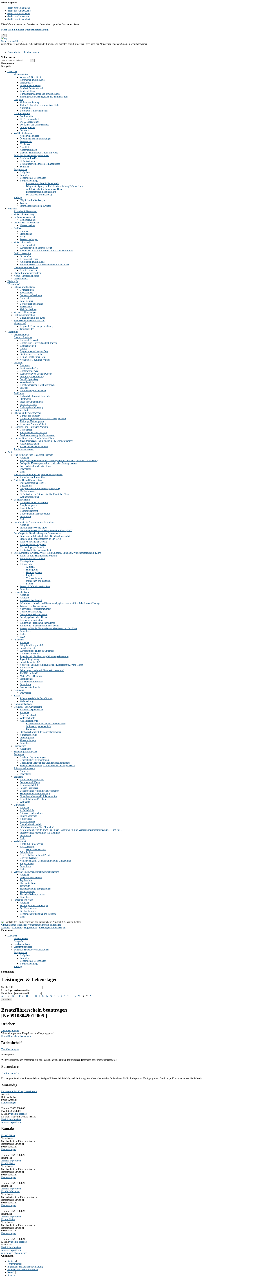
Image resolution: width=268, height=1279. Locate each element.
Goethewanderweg (29, 371)
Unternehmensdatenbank (26, 267)
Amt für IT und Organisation (28, 480)
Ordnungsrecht (27, 737)
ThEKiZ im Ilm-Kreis (30, 673)
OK (3, 35)
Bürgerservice (20, 169)
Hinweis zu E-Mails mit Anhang (23, 1269)
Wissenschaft (20, 323)
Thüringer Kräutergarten (32, 421)
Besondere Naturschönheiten (34, 110)
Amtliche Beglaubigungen (33, 757)
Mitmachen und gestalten (38, 580)
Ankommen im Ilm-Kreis (32, 261)
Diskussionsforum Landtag (39, 194)
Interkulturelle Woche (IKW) (34, 527)
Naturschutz (26, 818)
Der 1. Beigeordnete (30, 119)
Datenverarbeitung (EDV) (32, 483)
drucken (23, 1253)
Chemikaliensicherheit (31, 824)
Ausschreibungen (28, 149)
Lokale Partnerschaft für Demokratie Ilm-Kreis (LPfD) (46, 530)
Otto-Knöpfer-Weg (29, 379)
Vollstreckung (26, 701)
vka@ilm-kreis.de (18, 1113)
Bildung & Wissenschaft (13, 282)
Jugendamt (19, 639)
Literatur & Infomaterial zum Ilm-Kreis (39, 152)
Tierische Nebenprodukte (32, 894)
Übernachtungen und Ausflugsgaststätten (34, 438)
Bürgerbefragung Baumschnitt (41, 191)
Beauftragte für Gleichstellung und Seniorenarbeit (38, 533)
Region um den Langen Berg (34, 351)
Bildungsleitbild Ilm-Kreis (32, 317)
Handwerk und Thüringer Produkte (31, 427)
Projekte (30, 575)
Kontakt (11, 1272)
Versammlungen (28, 740)
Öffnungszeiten (27, 127)
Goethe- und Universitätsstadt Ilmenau (38, 343)
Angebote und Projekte (31, 681)
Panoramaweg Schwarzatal (33, 390)
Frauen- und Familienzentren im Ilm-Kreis (40, 539)
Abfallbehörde (27, 810)
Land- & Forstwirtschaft (31, 88)
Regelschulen (26, 292)
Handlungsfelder (34, 572)
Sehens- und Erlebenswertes (27, 413)
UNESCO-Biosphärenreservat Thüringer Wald (43, 418)
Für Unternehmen (28, 908)
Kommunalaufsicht (23, 704)
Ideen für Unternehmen (31, 401)
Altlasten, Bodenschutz (31, 813)
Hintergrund (32, 569)
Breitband (18, 228)
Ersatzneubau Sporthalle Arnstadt (42, 183)
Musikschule (26, 306)
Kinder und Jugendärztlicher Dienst (37, 622)
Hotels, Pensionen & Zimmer (34, 446)
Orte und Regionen (23, 337)
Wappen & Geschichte (31, 77)
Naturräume (25, 108)
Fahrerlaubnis (26, 852)
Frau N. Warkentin (10, 1191)
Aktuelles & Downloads (32, 779)
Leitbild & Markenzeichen (26, 222)
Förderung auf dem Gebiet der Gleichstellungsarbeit (45, 536)
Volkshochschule (28, 309)
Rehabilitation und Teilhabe (33, 799)
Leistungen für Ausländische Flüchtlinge (39, 790)
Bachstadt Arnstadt (29, 340)
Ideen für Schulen (28, 404)
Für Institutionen (28, 911)
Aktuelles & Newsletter (25, 211)
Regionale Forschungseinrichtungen (37, 326)
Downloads (25, 469)
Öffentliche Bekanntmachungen (35, 138)
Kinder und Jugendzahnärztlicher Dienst (39, 625)
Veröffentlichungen (23, 133)
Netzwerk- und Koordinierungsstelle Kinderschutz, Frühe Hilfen (51, 664)
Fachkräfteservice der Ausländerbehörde (45, 723)
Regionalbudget (27, 219)
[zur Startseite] (4, 38)
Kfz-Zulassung (27, 846)
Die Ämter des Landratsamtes (34, 124)
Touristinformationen (24, 449)
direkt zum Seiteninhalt (18, 19)
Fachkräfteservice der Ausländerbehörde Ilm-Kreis (44, 264)
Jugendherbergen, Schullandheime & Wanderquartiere (46, 441)
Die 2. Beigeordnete (30, 121)
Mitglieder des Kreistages (32, 200)
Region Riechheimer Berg (32, 357)
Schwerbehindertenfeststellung (35, 793)
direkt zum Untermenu (18, 16)
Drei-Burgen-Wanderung (32, 376)
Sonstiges (24, 166)
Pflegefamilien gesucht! (31, 645)
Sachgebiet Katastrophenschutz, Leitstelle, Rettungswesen (48, 463)
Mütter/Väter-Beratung (31, 676)
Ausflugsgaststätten (29, 443)
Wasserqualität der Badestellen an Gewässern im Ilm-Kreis (48, 628)
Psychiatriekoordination (31, 620)
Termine (24, 203)
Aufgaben (25, 172)
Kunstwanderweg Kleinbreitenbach (37, 385)
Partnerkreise (26, 82)
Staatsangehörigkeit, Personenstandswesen (40, 732)
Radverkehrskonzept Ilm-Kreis (35, 396)
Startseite (5, 927)
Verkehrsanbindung (29, 102)
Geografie (18, 99)
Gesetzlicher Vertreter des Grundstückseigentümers (45, 762)
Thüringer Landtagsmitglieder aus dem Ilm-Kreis (44, 96)
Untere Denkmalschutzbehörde (35, 513)
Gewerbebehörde (28, 715)
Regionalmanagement (24, 217)
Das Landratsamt (22, 113)
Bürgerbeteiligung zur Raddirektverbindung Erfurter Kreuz (55, 186)
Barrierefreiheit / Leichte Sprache (23, 52)
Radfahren (19, 393)
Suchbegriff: (7, 987)
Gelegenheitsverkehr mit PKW (35, 855)
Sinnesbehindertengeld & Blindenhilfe (38, 796)
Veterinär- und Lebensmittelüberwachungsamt (36, 872)
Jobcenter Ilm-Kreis (23, 900)
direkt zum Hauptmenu (18, 13)
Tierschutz (25, 886)
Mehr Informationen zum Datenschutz (19, 46)
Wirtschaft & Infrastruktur (32, 558)
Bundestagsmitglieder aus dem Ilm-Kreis (40, 94)
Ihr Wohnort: (7, 993)
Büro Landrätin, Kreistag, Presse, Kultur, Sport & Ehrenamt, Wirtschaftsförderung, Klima (57, 552)
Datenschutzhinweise (30, 687)
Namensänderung (28, 734)
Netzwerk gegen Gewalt (32, 547)
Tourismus (12, 331)
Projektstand (26, 233)
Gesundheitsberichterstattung (34, 614)
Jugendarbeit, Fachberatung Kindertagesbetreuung (44, 656)
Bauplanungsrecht (29, 505)
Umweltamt (19, 804)
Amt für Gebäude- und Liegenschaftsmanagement (38, 474)
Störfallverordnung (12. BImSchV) (37, 827)
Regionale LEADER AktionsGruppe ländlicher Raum (46, 250)
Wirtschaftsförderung (24, 214)
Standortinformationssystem (27, 273)
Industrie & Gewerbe (30, 85)
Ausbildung (25, 748)
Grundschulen (27, 289)
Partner (29, 583)
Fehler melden (14, 1264)
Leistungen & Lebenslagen (33, 177)
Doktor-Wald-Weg (29, 368)
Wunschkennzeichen (36, 849)
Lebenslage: (7, 990)
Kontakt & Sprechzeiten (31, 709)
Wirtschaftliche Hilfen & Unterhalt (37, 650)
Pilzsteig (24, 387)
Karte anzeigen (8, 1102)
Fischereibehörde (28, 883)
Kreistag (18, 197)
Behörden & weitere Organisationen (31, 155)
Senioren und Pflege (30, 782)
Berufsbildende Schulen (31, 303)
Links (22, 471)
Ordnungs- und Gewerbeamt (28, 706)
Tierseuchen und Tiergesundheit (35, 888)
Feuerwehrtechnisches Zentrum (35, 466)
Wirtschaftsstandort (23, 242)
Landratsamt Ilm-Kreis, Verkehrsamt (19, 1091)
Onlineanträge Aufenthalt (38, 726)
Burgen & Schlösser (30, 415)
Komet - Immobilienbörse (26, 275)
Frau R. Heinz (8, 1163)
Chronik (24, 231)
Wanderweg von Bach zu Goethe (36, 373)
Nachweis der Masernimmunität (35, 608)
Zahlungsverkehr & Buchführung (36, 698)
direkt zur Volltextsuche (19, 10)
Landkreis (12, 71)
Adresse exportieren (11, 1122)
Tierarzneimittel (27, 891)
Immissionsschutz (28, 816)
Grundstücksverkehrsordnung (34, 760)
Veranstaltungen (21, 334)
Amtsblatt (24, 147)
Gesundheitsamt (21, 592)
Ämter (10, 452)
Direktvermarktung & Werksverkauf (37, 435)
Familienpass (26, 678)
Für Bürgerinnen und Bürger (34, 905)
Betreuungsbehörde (29, 785)
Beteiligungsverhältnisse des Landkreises (40, 163)
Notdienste (25, 144)
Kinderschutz (26, 667)
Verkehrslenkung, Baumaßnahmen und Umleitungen (45, 860)
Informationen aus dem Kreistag (35, 205)
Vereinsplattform (28, 91)
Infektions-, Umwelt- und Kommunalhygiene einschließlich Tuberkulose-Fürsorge (60, 603)
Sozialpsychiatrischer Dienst (33, 617)
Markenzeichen (27, 225)
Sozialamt (18, 776)
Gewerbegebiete (28, 245)
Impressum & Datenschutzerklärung (25, 1266)
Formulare (25, 175)
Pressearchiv (26, 141)
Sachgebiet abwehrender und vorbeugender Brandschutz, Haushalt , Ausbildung (59, 460)
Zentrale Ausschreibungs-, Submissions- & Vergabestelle (47, 765)
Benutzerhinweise (28, 270)
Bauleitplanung (27, 508)
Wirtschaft (12, 208)
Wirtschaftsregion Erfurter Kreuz (36, 247)
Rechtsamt (19, 754)
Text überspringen (10, 1030)
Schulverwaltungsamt (24, 768)
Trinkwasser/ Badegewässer (33, 606)
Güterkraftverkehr (28, 858)
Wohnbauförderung (29, 497)
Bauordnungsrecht (29, 511)
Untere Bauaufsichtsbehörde (34, 502)
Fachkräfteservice (22, 253)
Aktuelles (24, 457)
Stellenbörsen (26, 256)
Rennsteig (25, 365)
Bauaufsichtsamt (22, 499)
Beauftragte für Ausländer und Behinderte (34, 522)
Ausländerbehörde (29, 720)
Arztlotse (24, 597)
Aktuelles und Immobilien (32, 477)
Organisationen (27, 161)
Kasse (17, 695)
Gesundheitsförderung (31, 611)
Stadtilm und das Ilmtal (31, 354)
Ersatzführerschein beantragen (16, 1036)
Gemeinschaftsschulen (31, 295)
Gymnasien (25, 298)
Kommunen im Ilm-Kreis (32, 80)
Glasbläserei (26, 429)
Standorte (24, 130)
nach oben (13, 1253)
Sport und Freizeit (22, 410)
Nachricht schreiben (11, 1119)
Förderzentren (27, 301)
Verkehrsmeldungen (29, 135)
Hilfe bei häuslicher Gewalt (33, 541)
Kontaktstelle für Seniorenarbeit (35, 550)
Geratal (23, 348)
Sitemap (11, 1275)
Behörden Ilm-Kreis (29, 158)
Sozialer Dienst (27, 648)
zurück (4, 1253)
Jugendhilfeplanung (29, 659)
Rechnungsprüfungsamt (25, 751)
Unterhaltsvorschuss (30, 653)
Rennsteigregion (28, 345)
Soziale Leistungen (29, 788)
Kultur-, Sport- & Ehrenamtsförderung (38, 555)
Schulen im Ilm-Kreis (24, 287)
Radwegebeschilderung (31, 407)
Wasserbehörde (27, 821)
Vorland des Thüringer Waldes (35, 359)
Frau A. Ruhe (8, 1219)
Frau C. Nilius (8, 1135)
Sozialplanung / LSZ (30, 662)
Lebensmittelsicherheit (31, 877)
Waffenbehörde (27, 718)
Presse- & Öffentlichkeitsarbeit (35, 586)
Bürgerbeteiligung (29, 180)
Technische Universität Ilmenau (29, 320)
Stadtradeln (25, 399)
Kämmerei (19, 690)
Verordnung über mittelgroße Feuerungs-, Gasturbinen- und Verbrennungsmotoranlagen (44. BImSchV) (70, 830)
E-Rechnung (26, 485)
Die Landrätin (27, 116)
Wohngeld (25, 802)
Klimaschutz (26, 564)
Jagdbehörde (26, 880)
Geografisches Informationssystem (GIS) (40, 488)
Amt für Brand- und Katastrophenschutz (33, 455)
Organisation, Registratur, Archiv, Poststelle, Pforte (44, 494)
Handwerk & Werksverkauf (33, 432)
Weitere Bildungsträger (25, 312)
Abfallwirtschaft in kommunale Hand (44, 189)
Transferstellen (27, 329)
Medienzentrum (27, 491)
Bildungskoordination (24, 315)
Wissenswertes (21, 74)
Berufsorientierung (29, 259)
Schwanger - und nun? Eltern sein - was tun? (42, 670)
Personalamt (20, 746)
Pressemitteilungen (29, 239)
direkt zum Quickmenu (18, 8)
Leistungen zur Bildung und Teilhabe (38, 914)
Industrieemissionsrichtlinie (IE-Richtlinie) (40, 832)
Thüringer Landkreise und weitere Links (39, 105)
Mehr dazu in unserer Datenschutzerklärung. (25, 29)
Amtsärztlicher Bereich (31, 600)
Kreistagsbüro (27, 561)
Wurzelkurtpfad (27, 382)
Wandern (18, 362)
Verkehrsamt (20, 841)
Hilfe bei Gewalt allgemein (33, 544)
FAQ (22, 236)
